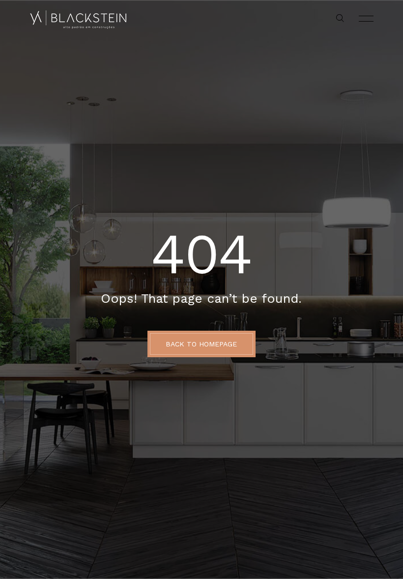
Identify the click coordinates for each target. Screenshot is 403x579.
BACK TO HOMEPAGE (201, 344)
